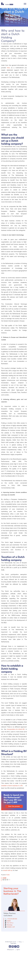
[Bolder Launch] (7, 3)
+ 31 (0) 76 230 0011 (12, 919)
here (8, 68)
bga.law (18, 949)
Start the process (14, 806)
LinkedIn (9, 921)
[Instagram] (12, 946)
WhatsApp (9, 925)
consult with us (7, 870)
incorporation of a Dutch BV (16, 729)
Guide (8, 874)
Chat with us (10, 923)
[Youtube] (18, 946)
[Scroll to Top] (24, 944)
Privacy (20, 941)
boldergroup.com (10, 949)
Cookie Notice (13, 943)
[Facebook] (15, 946)
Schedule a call (10, 927)
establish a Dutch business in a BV (12, 785)
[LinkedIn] (10, 946)
